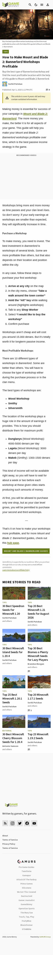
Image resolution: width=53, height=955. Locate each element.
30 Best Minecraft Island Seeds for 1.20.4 (13, 652)
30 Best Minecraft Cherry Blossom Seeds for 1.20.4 (13, 738)
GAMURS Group (45, 937)
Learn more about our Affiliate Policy (16, 570)
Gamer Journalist (27, 900)
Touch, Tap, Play (26, 916)
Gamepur (26, 875)
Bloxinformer (26, 925)
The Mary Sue (26, 912)
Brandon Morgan (36, 664)
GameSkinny (26, 904)
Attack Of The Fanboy (26, 879)
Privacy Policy (8, 844)
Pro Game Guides (26, 867)
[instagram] (12, 823)
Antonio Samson (10, 746)
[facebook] (27, 823)
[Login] (48, 5)
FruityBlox (26, 921)
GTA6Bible (26, 929)
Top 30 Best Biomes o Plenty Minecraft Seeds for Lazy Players (38, 654)
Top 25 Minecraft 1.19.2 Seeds (38, 736)
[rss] (5, 823)
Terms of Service (10, 839)
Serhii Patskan (9, 617)
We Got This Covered (26, 892)
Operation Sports (27, 908)
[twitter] (20, 823)
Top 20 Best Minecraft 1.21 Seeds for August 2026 (38, 611)
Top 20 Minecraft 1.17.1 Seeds (38, 696)
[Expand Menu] (42, 5)
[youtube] (34, 823)
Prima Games (26, 883)
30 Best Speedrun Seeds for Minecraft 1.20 (13, 609)
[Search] (30, 5)
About (5, 835)
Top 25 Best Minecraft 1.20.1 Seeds (12, 698)
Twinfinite (26, 871)
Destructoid (26, 896)
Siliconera (26, 887)
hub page (13, 542)
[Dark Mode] (36, 5)
